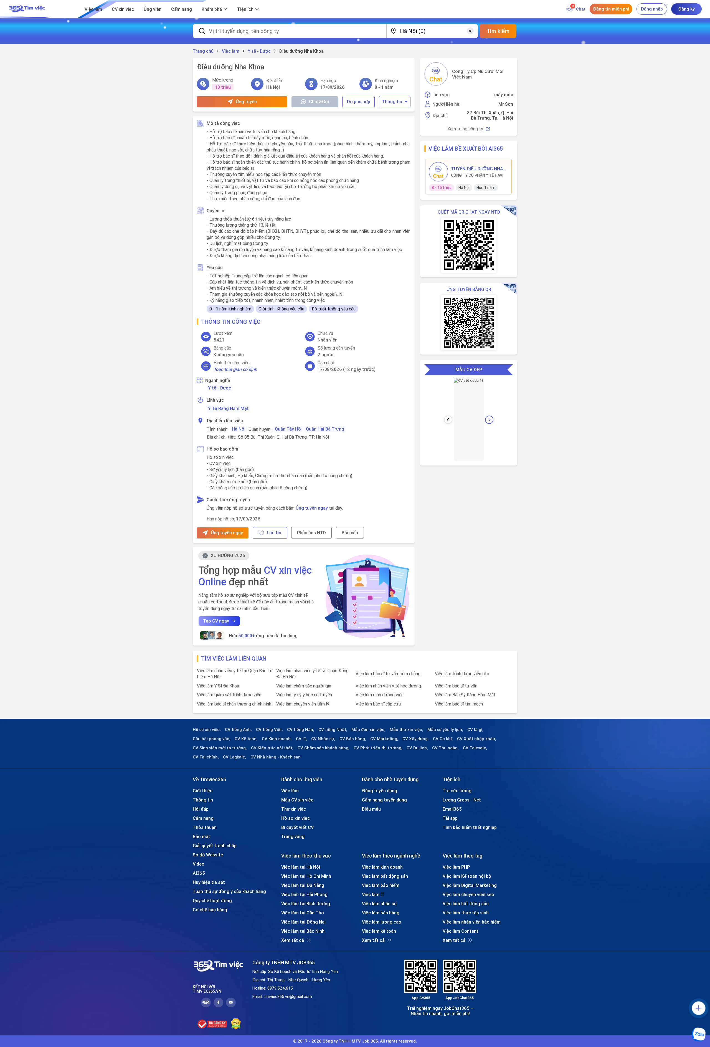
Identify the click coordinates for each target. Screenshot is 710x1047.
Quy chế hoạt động (212, 900)
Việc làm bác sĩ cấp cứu (378, 704)
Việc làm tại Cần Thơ (302, 912)
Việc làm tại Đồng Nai (303, 921)
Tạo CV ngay (216, 621)
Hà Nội (238, 429)
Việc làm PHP (456, 866)
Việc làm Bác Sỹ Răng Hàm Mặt (465, 694)
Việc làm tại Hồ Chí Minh (306, 876)
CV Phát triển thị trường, (378, 747)
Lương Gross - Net (462, 799)
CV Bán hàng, (352, 738)
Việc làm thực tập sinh (466, 912)
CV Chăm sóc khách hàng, (323, 747)
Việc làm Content (460, 931)
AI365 (199, 873)
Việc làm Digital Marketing (470, 885)
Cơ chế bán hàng (210, 909)
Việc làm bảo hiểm (380, 885)
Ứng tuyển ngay (312, 508)
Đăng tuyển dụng (379, 790)
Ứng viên (152, 9)
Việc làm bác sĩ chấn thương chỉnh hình (234, 704)
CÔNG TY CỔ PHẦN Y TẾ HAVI (477, 175)
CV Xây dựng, (415, 738)
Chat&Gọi (319, 101)
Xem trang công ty (465, 128)
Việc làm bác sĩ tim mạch (459, 704)
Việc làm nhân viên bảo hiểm (472, 921)
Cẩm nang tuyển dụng (384, 799)
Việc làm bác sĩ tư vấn (456, 686)
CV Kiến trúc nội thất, (272, 747)
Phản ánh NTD (311, 532)
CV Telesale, (475, 747)
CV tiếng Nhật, (332, 729)
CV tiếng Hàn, (300, 729)
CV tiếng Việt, (269, 729)
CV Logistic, (234, 757)
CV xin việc (123, 9)
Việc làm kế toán (379, 931)
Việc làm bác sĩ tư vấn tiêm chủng (388, 673)
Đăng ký (686, 9)
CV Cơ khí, (443, 738)
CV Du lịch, (417, 747)
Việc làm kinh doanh (382, 866)
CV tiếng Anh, (238, 729)
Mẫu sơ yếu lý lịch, (445, 729)
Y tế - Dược (219, 388)
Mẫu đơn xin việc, (368, 729)
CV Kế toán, (246, 738)
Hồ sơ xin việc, (207, 729)
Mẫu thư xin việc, (406, 729)
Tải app (450, 818)
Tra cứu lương (457, 790)
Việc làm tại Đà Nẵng (302, 885)
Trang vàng (293, 836)
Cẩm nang (181, 9)
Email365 (452, 808)
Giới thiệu (202, 790)
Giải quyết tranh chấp (215, 845)
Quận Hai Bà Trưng (325, 429)
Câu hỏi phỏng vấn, (211, 738)
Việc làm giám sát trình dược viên (229, 694)
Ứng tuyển (246, 101)
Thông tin (392, 101)
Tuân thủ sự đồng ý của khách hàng (229, 891)
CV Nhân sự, (323, 738)
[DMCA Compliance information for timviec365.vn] (236, 1024)
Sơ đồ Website (208, 854)
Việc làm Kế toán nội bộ (467, 876)
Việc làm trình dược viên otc (462, 673)
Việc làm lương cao (381, 921)
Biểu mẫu (371, 808)
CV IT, (301, 738)
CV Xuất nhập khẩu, (476, 738)
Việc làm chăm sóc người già (303, 686)
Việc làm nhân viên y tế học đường (388, 686)
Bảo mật (201, 836)
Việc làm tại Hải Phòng (304, 894)
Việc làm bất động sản (385, 876)
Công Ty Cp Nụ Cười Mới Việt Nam (477, 74)
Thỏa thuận (205, 827)
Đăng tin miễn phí (611, 9)
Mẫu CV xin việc (297, 799)
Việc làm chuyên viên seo (468, 894)
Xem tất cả (292, 940)
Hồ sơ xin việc (295, 818)
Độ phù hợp (358, 101)
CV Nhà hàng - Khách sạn (275, 757)
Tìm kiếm (497, 30)
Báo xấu (350, 532)
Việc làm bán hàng (380, 912)
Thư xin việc (293, 808)
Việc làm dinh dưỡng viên (380, 694)
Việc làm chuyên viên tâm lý (302, 704)
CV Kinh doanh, (277, 738)
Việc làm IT (373, 894)
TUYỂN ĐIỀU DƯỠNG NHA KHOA (477, 168)
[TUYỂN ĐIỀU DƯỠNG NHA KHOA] (438, 171)
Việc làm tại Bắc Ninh (302, 931)
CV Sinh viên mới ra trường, (220, 747)
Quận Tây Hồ (288, 429)
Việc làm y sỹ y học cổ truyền (304, 694)
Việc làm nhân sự (379, 903)
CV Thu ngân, (445, 747)
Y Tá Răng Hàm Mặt (228, 408)
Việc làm (93, 9)
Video (198, 863)
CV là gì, (475, 729)
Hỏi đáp (201, 808)
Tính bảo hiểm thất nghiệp (470, 827)
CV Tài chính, (206, 757)
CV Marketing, (384, 738)
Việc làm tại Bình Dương (305, 903)
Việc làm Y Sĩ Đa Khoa (218, 686)
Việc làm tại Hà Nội (300, 866)
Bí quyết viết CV (297, 827)
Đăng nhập (652, 9)
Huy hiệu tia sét (209, 882)
